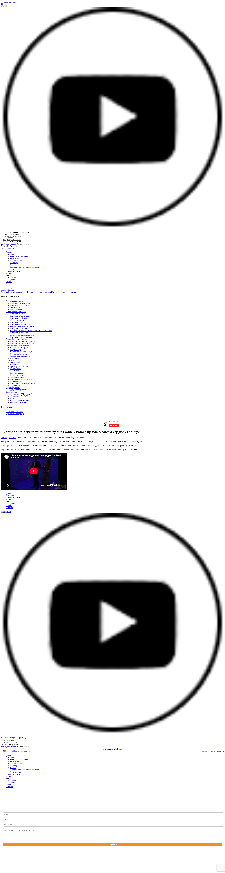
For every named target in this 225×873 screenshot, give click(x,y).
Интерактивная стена (18, 322)
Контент (9, 275)
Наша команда (16, 261)
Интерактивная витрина (20, 324)
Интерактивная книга (19, 333)
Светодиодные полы (18, 354)
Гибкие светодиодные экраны (22, 356)
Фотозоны (10, 398)
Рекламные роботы (13, 360)
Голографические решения (16, 339)
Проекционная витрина (19, 305)
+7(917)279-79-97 (12, 239)
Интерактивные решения (16, 312)
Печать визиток (16, 375)
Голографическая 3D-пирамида (22, 341)
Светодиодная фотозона (20, 400)
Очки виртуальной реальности (22, 326)
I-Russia (119, 749)
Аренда (9, 273)
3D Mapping (15, 307)
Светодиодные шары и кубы (21, 352)
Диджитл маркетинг (18, 390)
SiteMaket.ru (220, 751)
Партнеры (14, 263)
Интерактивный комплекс (20, 316)
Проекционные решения (15, 301)
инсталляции (14, 292)
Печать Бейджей (16, 373)
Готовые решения (13, 271)
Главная (9, 252)
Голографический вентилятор (22, 343)
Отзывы (9, 282)
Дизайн (13, 277)
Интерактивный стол (18, 314)
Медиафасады (15, 350)
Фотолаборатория (17, 377)
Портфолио (10, 280)
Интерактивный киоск (19, 329)
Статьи (13, 265)
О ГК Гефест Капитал (19, 256)
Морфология (15, 369)
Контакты (9, 284)
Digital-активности (13, 364)
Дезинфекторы (11, 392)
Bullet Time (14, 371)
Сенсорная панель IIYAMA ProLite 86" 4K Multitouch (31, 331)
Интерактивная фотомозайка (21, 379)
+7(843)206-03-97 (12, 236)
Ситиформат (15, 358)
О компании (10, 254)
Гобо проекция (16, 310)
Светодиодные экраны (19, 348)
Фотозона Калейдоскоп (19, 402)
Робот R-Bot (15, 362)
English (11, 248)
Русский (4, 248)
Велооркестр (15, 381)
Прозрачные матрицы (14, 412)
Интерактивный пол (18, 318)
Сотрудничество (16, 269)
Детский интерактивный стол (22, 335)
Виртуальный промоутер (20, 303)
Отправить (112, 845)
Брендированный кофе (19, 367)
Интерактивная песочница (21, 337)
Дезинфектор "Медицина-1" (21, 394)
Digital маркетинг (13, 388)
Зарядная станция (17, 386)
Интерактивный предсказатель (22, 383)
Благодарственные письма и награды (25, 267)
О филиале (14, 258)
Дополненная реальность (20, 320)
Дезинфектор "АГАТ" (19, 396)
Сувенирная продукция (15, 414)
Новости (12, 438)
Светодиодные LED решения (17, 345)
